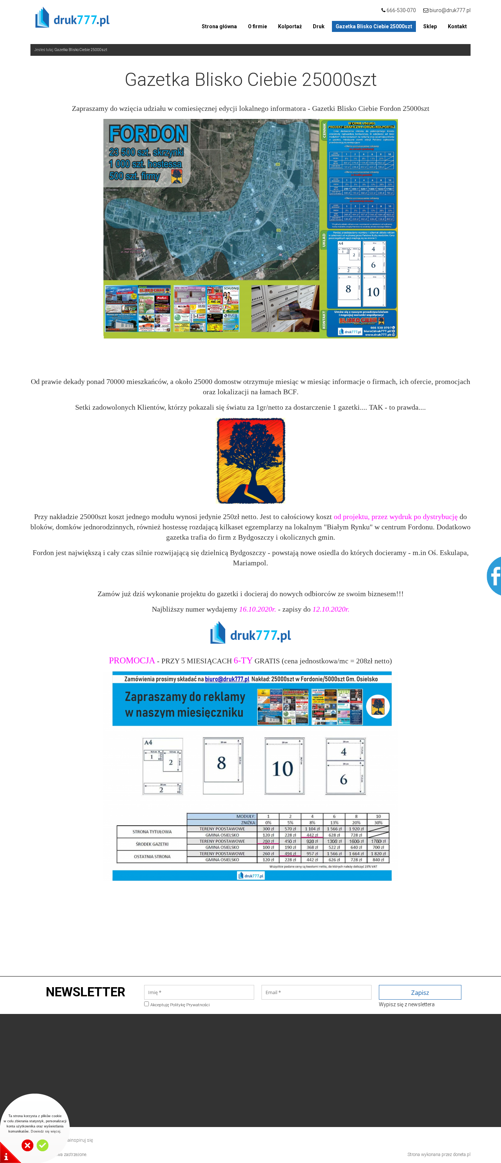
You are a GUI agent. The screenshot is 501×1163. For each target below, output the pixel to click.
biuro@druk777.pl (450, 10)
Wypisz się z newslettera (407, 1004)
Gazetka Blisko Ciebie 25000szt (81, 50)
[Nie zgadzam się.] (27, 1150)
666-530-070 (400, 10)
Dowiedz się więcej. (46, 1131)
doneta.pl (462, 1154)
